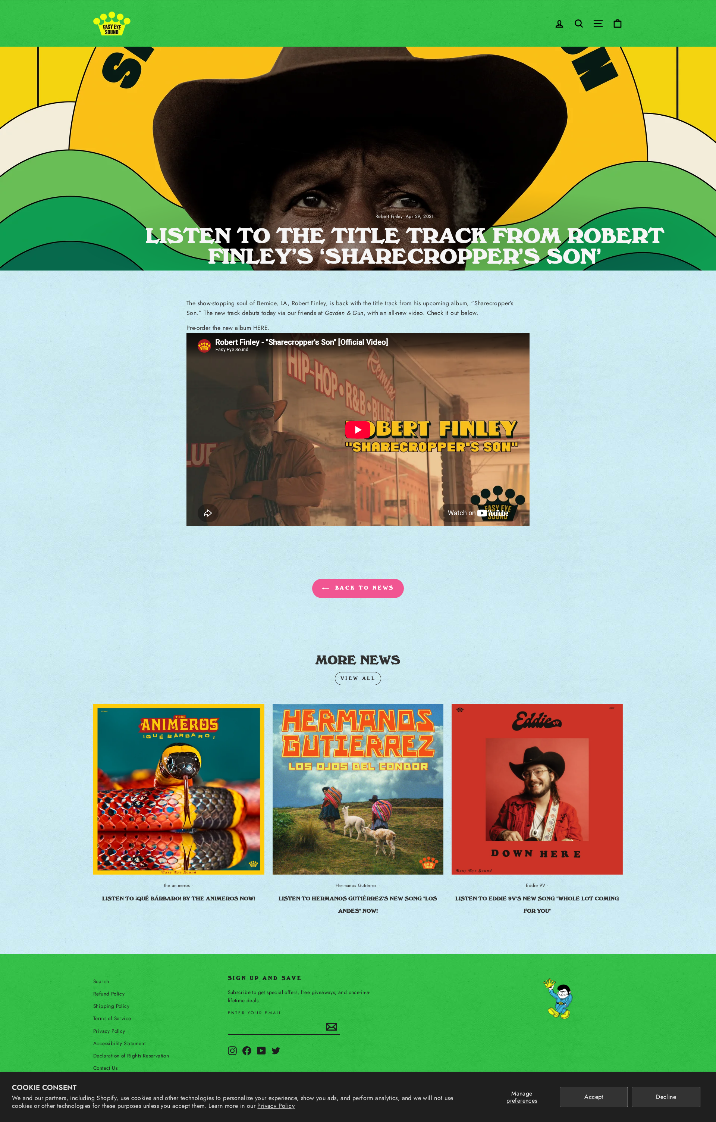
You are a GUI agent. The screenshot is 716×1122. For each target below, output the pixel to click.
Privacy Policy (276, 1105)
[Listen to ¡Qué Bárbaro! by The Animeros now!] (178, 789)
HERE (260, 328)
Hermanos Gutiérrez (356, 885)
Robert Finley (389, 216)
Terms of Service (112, 1018)
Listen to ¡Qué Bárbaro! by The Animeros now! (178, 899)
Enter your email (255, 1013)
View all (358, 678)
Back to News (363, 588)
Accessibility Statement (119, 1043)
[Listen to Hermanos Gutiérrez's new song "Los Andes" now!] (358, 789)
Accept (593, 1097)
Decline (666, 1097)
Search (101, 981)
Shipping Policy (111, 1006)
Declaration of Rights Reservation (131, 1055)
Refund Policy (109, 993)
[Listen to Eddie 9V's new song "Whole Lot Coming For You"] (537, 789)
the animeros (177, 885)
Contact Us (105, 1068)
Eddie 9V (535, 885)
